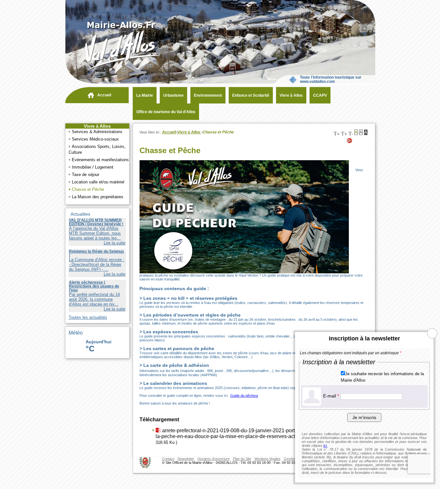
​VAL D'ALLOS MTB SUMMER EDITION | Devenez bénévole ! (96, 222)
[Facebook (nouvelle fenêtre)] (365, 140)
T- (351, 133)
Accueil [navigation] (104, 95)
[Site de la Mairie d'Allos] (113, 71)
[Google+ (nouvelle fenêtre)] (350, 140)
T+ (344, 133)
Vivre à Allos (97, 126)
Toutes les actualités (88, 317)
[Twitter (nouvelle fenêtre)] (357, 140)
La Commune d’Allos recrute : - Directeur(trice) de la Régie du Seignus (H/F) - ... (96, 264)
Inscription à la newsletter (364, 338)
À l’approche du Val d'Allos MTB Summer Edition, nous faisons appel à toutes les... (95, 233)
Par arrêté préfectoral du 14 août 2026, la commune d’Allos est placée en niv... (94, 299)
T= (337, 133)
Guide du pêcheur (244, 395)
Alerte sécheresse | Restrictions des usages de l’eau (94, 286)
